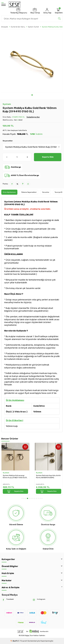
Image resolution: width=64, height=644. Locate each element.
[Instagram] (34, 600)
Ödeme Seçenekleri (29, 192)
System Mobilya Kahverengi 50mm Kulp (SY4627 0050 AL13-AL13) (15, 477)
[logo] (14, 4)
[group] (32, 62)
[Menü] (3, 4)
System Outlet (33, 27)
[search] (59, 18)
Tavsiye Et (58, 192)
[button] (32, 95)
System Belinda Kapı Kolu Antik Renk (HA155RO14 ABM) (48, 476)
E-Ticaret (22, 641)
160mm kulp (12, 426)
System (7, 104)
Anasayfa (4, 27)
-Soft (14, 641)
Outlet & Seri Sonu (18, 27)
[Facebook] (3, 600)
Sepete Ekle (47, 157)
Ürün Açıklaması (9, 192)
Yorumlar (45, 192)
